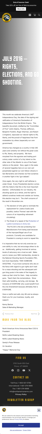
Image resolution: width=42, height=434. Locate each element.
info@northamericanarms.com (21, 391)
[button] (39, 410)
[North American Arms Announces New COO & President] (21, 330)
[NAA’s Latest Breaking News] (21, 335)
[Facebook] (12, 370)
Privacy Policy (18, 419)
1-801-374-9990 (26, 386)
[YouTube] (24, 370)
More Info (21, 9)
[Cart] (34, 15)
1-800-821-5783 (25, 383)
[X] (29, 370)
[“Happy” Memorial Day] (21, 349)
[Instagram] (18, 370)
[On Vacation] (21, 346)
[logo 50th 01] (7, 15)
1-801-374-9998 (22, 389)
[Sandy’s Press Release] (21, 342)
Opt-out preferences (16, 430)
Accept (21, 425)
